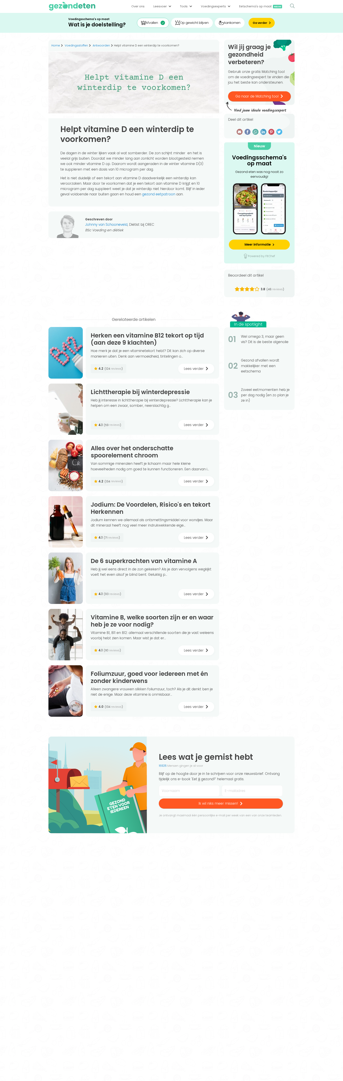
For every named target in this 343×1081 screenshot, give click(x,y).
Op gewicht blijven (194, 22)
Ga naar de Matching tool (256, 96)
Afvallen (152, 22)
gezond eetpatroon (158, 194)
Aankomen (232, 22)
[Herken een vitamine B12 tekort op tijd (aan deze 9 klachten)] (65, 352)
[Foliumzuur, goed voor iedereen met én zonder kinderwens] (65, 691)
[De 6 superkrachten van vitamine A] (65, 578)
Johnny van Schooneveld (106, 224)
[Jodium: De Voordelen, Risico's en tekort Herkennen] (65, 522)
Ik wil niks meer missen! (218, 803)
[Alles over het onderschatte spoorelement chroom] (65, 465)
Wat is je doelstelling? (97, 24)
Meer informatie (258, 244)
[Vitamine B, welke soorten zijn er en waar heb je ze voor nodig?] (65, 634)
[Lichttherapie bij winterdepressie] (65, 409)
